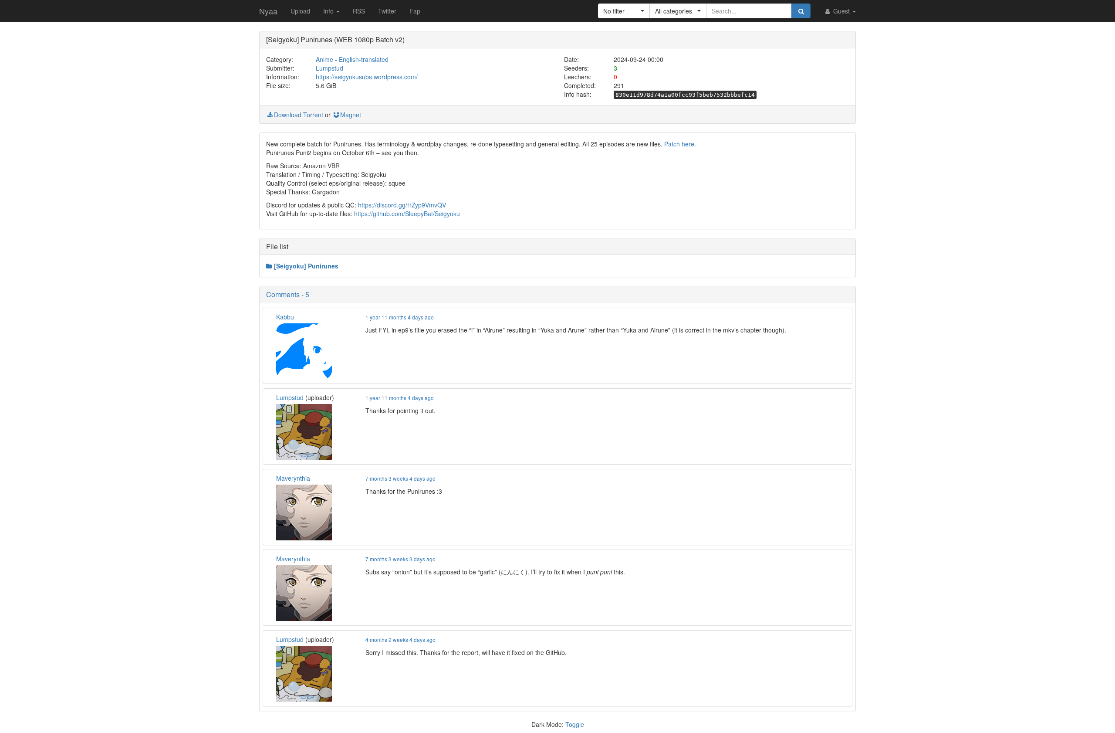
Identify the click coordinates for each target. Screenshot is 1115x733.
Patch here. (680, 143)
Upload (300, 11)
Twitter (387, 11)
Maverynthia (293, 478)
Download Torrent (298, 114)
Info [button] (329, 11)
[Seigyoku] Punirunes (306, 265)
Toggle (574, 724)
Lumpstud (329, 68)
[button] (624, 10)
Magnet (350, 114)
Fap (414, 11)
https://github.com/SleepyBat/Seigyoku (407, 213)
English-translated (364, 59)
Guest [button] (841, 11)
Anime (324, 59)
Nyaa (268, 11)
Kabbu (285, 316)
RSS (359, 11)
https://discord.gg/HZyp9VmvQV (402, 204)
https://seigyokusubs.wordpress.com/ (367, 76)
